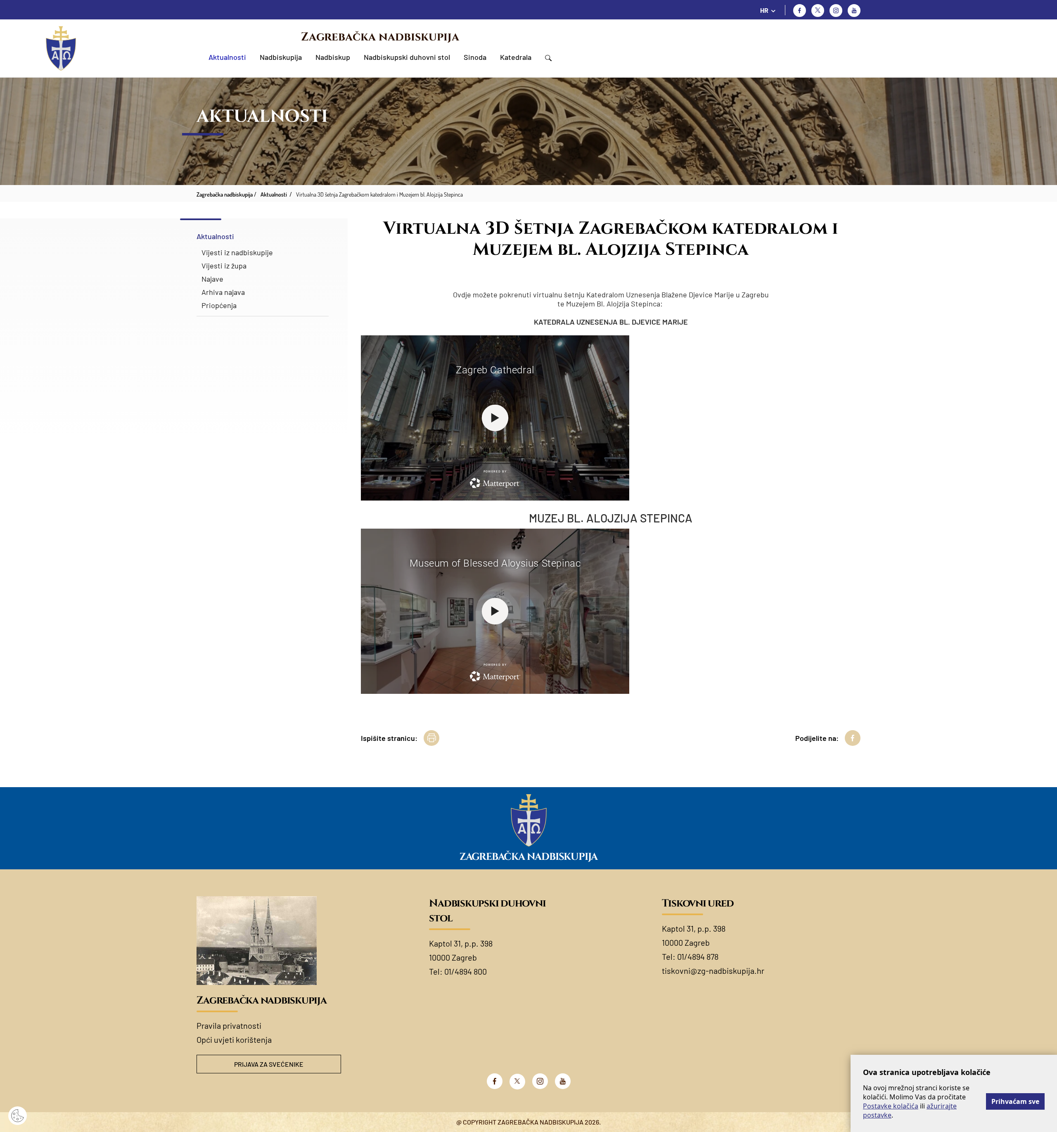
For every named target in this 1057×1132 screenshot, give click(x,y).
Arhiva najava (223, 292)
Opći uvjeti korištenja (234, 1039)
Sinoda (475, 57)
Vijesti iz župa (223, 265)
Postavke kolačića (890, 1106)
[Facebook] (799, 10)
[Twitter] (817, 10)
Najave (212, 278)
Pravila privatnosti (229, 1025)
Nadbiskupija (281, 57)
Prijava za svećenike (268, 1064)
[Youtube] (854, 10)
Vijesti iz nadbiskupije (237, 252)
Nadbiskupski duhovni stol (407, 57)
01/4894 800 (465, 971)
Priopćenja (219, 305)
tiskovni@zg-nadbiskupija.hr (713, 970)
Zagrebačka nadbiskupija (380, 37)
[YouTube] (563, 1081)
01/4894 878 (697, 956)
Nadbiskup (332, 57)
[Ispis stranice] (431, 738)
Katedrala (515, 57)
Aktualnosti (227, 57)
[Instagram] (835, 10)
